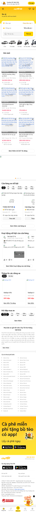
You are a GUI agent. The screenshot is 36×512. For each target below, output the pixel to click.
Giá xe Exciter (6, 401)
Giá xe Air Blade (7, 399)
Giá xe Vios (6, 358)
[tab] (7, 53)
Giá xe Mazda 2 (24, 369)
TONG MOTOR (8, 207)
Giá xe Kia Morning (25, 385)
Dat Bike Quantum (8, 408)
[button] (1, 3)
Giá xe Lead (6, 397)
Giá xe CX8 (23, 367)
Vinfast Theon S (24, 406)
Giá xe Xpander (7, 383)
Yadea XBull (23, 411)
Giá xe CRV (6, 374)
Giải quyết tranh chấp (24, 476)
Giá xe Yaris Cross (24, 360)
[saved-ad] (30, 9)
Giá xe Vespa (23, 397)
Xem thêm (18, 321)
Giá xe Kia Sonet (7, 385)
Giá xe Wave (23, 394)
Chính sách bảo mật (6, 476)
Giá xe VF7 (22, 364)
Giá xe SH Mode (7, 392)
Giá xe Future (6, 394)
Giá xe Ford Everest (25, 378)
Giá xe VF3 (22, 362)
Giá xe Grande (23, 401)
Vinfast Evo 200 (7, 404)
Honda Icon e (23, 408)
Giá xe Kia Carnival (24, 388)
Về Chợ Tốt (4, 473)
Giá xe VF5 (6, 362)
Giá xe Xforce (23, 383)
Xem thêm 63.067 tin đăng (18, 151)
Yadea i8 (5, 411)
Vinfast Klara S (7, 406)
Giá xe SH (22, 390)
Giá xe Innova (23, 358)
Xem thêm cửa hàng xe (18, 226)
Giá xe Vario (23, 392)
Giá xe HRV (23, 374)
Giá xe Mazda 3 (7, 369)
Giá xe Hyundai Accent (9, 376)
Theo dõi (12, 218)
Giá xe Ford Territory (25, 381)
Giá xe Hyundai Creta (25, 376)
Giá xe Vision (6, 390)
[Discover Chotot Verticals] (3, 9)
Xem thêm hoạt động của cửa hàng (18, 266)
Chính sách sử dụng (19, 489)
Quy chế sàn (21, 473)
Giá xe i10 (5, 378)
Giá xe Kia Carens (7, 388)
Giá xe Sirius (23, 399)
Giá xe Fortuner (7, 360)
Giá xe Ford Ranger (8, 381)
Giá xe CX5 (6, 367)
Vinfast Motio (23, 404)
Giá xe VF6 (6, 364)
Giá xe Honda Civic (25, 371)
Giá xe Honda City (8, 371)
